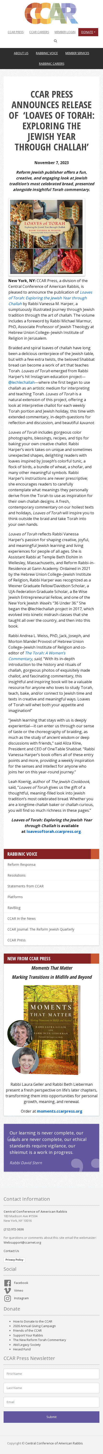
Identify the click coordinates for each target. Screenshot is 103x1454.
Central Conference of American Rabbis (54, 1443)
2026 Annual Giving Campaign (34, 1326)
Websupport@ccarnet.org (22, 1242)
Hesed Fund (22, 1349)
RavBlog (13, 907)
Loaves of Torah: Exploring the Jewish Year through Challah (50, 298)
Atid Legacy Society (27, 1344)
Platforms (15, 897)
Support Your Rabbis (28, 1335)
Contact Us (11, 1251)
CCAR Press (16, 940)
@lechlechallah (21, 382)
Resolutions (16, 875)
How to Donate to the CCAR (32, 1321)
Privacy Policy (14, 1259)
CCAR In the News (21, 918)
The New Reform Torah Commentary (39, 1340)
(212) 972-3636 (14, 1229)
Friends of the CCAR (27, 1330)
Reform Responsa (21, 864)
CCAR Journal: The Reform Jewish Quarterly (40, 929)
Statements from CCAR (25, 886)
